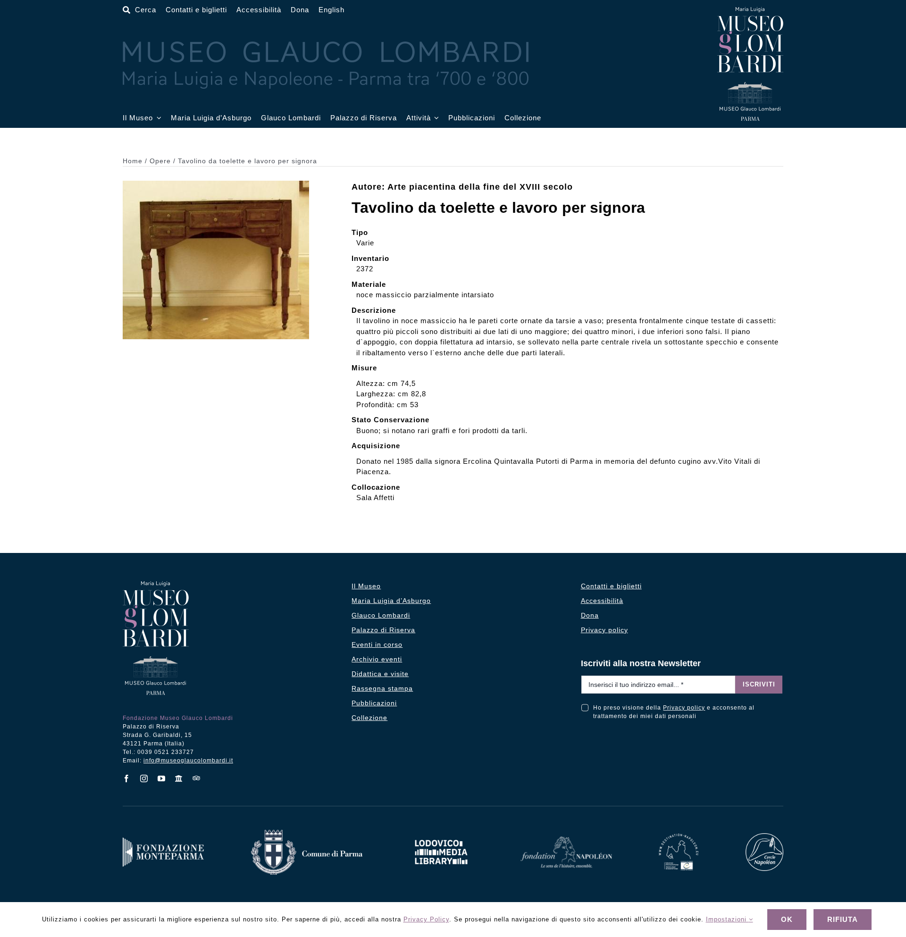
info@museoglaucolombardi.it (188, 760)
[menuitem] (331, 10)
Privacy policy (684, 707)
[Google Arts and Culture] (179, 778)
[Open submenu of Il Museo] (157, 118)
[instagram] (144, 778)
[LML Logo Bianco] (441, 837)
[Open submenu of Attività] (435, 118)
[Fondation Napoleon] (566, 840)
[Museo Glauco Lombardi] (750, 11)
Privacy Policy (426, 919)
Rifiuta (842, 919)
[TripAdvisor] (197, 778)
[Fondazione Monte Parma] (163, 841)
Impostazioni (727, 919)
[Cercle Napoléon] (764, 837)
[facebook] (127, 778)
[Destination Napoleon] (678, 837)
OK (787, 919)
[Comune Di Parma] (306, 833)
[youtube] (162, 778)
